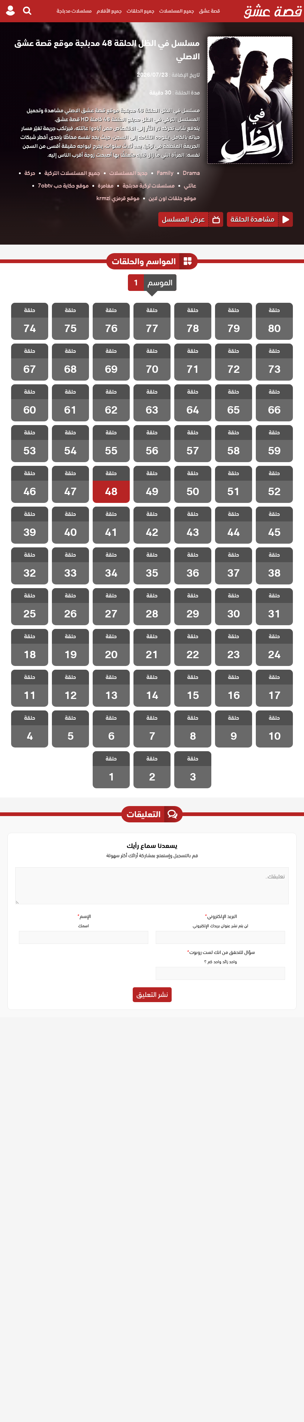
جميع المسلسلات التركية (72, 173)
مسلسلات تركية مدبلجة (149, 185)
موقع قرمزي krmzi (117, 198)
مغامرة (105, 185)
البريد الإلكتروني (220, 916)
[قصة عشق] (273, 11)
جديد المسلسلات (128, 173)
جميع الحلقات (140, 11)
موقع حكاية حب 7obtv (63, 185)
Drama (191, 173)
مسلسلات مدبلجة (74, 11)
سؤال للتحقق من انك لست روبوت (220, 952)
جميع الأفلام (109, 11)
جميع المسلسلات (176, 11)
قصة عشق (209, 11)
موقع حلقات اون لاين (172, 198)
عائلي (190, 185)
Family (165, 173)
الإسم (84, 916)
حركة (29, 173)
